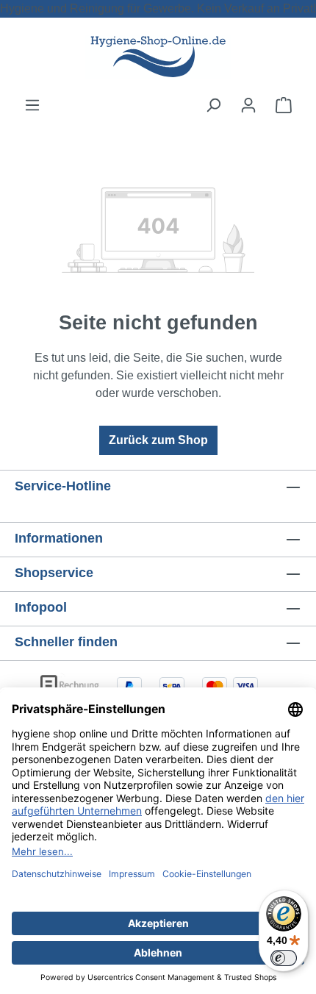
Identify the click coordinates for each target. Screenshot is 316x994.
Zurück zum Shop (158, 440)
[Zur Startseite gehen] (158, 57)
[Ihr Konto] (248, 105)
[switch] (283, 958)
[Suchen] (213, 105)
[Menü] (32, 105)
